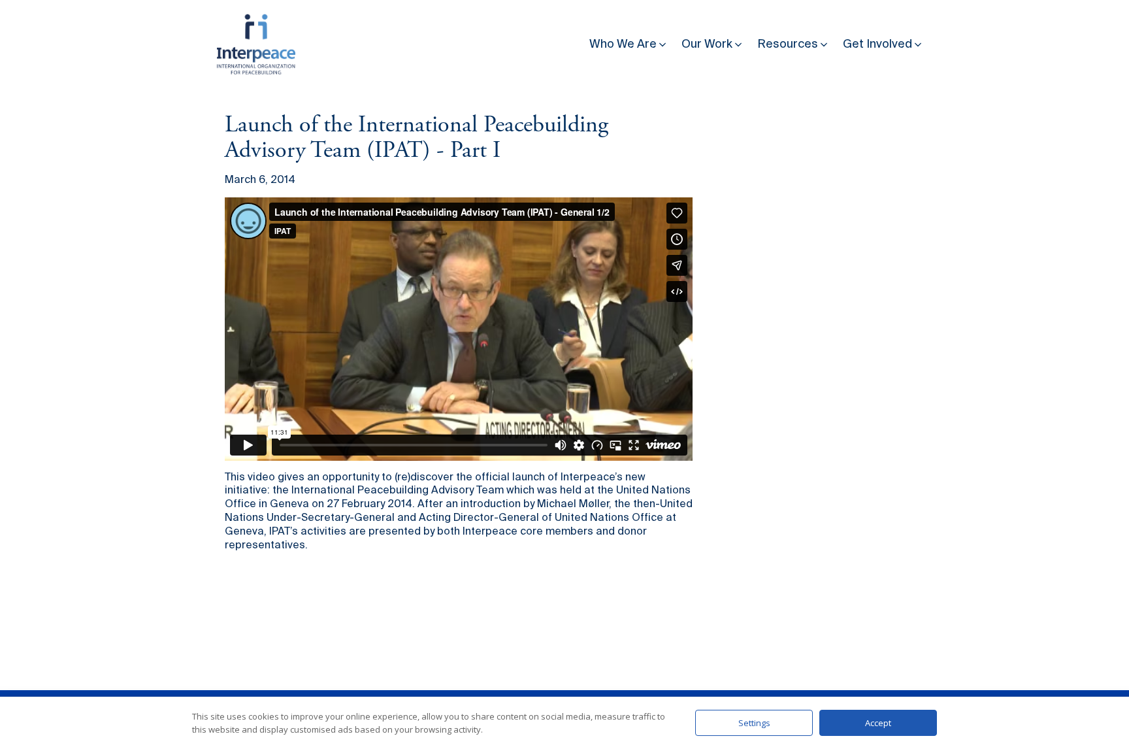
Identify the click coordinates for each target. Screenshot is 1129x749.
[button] (629, 41)
